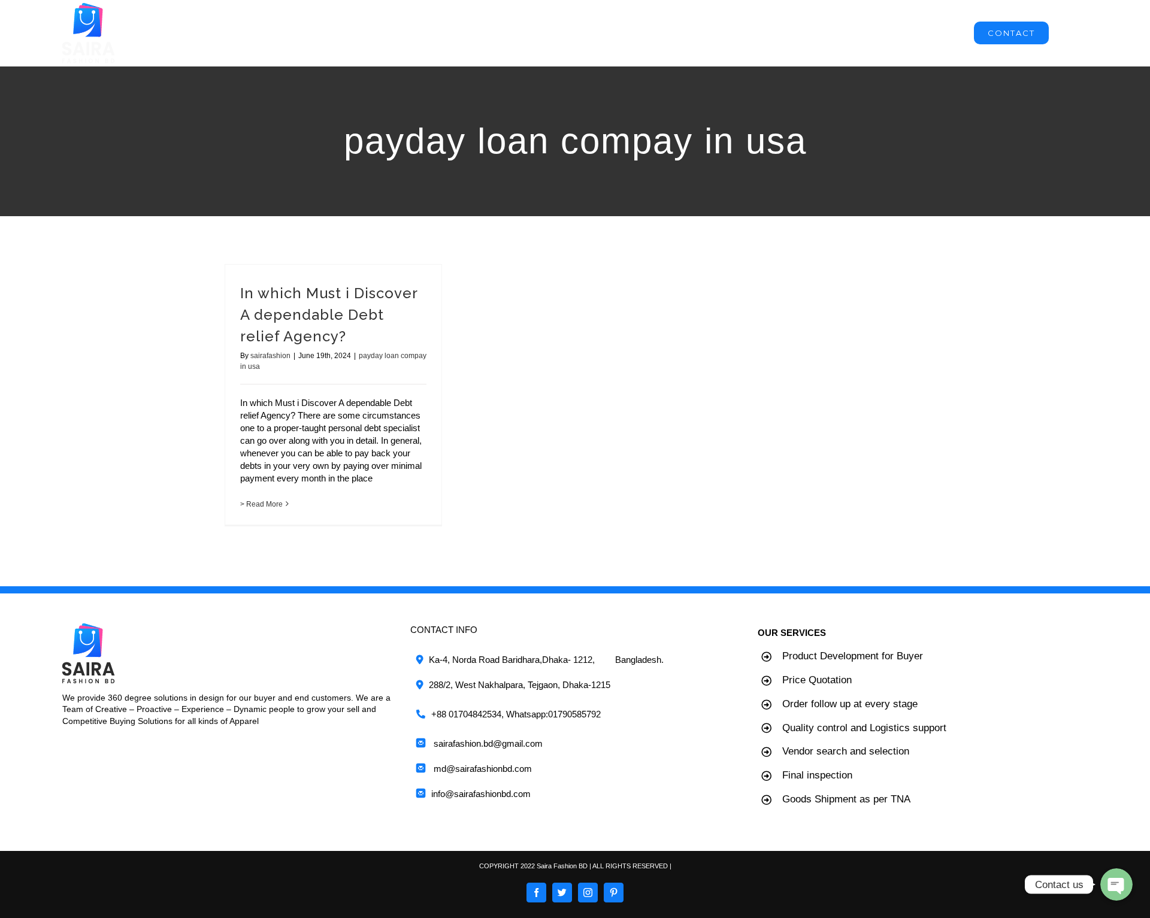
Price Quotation (817, 680)
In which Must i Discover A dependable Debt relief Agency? (328, 314)
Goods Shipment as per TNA (846, 799)
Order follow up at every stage (850, 704)
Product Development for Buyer (852, 656)
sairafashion (270, 356)
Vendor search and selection (845, 751)
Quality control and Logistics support (864, 728)
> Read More (261, 504)
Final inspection (817, 775)
